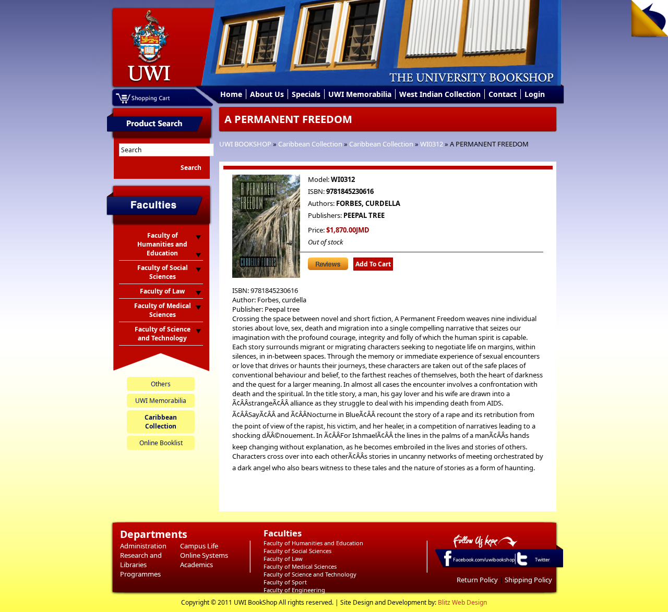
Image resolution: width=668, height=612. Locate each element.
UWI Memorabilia (359, 94)
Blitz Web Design (462, 602)
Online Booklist (161, 442)
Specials (306, 94)
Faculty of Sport (285, 582)
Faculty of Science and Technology (310, 574)
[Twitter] (521, 565)
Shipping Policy (528, 579)
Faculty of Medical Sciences (300, 566)
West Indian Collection (440, 94)
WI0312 (431, 144)
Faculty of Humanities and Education (313, 543)
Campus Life (199, 545)
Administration (143, 545)
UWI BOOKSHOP (245, 144)
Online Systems (204, 555)
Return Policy (477, 579)
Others (161, 384)
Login (534, 94)
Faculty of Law (283, 558)
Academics (196, 564)
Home (231, 94)
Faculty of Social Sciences (297, 551)
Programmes (140, 574)
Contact (502, 94)
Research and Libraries (141, 559)
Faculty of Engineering (294, 590)
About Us (267, 94)
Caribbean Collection (310, 144)
